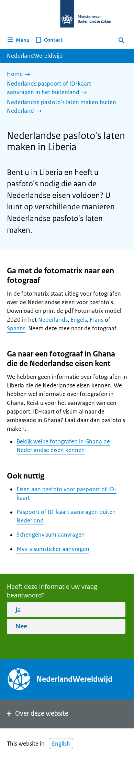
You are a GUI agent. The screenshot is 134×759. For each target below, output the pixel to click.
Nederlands (53, 319)
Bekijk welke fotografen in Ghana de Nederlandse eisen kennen (63, 446)
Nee (21, 626)
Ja (18, 609)
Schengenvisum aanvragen (50, 534)
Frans (96, 319)
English (61, 743)
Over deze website (41, 713)
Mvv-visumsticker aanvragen (52, 549)
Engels (78, 319)
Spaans (16, 328)
